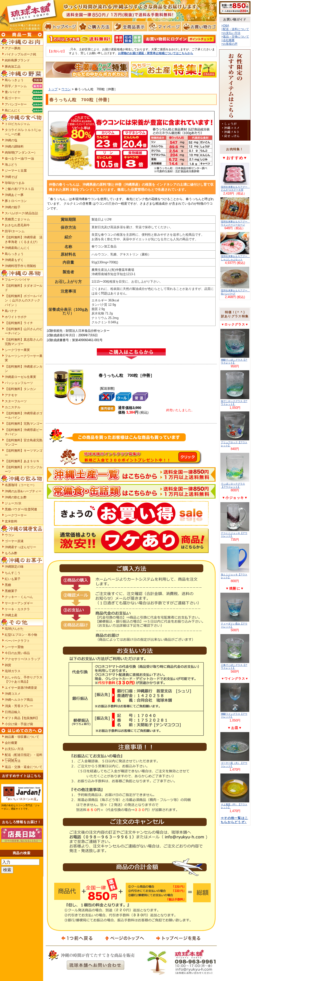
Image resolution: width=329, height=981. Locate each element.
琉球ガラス (12, 671)
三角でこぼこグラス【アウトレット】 (234, 666)
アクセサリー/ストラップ (22, 659)
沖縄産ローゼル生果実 (20, 377)
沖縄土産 (11, 615)
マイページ (164, 26)
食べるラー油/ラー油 (19, 158)
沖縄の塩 (11, 140)
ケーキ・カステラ (17, 609)
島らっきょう (14, 80)
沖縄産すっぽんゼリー (20, 547)
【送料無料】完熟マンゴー (23, 423)
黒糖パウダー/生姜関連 (21, 509)
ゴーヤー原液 (14, 541)
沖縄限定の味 (14, 566)
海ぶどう (11, 164)
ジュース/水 (13, 503)
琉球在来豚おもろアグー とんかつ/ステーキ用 (235, 188)
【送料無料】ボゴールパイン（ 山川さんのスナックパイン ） (23, 300)
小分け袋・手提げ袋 (19, 724)
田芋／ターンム (16, 86)
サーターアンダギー (19, 603)
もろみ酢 (11, 553)
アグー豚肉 (12, 48)
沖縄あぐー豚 (14, 195)
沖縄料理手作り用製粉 (20, 266)
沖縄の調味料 (14, 146)
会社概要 (11, 743)
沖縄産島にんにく (17, 248)
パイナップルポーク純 (20, 54)
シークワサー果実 (17, 350)
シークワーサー (16, 515)
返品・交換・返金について (23, 767)
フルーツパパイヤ (17, 279)
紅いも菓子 (12, 579)
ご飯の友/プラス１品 (19, 189)
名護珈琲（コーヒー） (20, 485)
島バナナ (11, 311)
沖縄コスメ (12, 693)
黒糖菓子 (11, 591)
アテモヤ (11, 395)
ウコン (66, 89)
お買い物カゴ (199, 26)
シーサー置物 (14, 647)
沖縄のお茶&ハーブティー (23, 491)
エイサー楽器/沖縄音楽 (21, 687)
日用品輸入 (12, 712)
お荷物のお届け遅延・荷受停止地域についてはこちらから (155, 53)
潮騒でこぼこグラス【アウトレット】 (234, 361)
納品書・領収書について (22, 737)
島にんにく (12, 110)
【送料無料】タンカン (20, 389)
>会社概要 (228, 40)
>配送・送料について (235, 29)
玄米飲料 (11, 521)
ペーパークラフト (17, 641)
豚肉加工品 (12, 66)
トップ (53, 89)
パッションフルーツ (19, 383)
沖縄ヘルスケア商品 (19, 700)
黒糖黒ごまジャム (17, 219)
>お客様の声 (229, 43)
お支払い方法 (14, 749)
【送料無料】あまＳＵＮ (22, 461)
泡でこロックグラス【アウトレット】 (234, 402)
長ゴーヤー (12, 98)
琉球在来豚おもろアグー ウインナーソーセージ (235, 223)
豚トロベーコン (16, 201)
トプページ (60, 26)
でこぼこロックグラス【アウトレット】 (233, 485)
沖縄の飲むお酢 (16, 497)
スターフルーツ (16, 401)
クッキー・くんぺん (19, 597)
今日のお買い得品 (17, 653)
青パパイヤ (12, 92)
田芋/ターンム (15, 231)
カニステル (12, 407)
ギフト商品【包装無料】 (22, 718)
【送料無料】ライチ (19, 323)
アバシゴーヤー (16, 104)
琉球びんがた (14, 628)
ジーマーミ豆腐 (16, 170)
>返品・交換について (235, 36)
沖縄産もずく (14, 260)
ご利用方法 (12, 761)
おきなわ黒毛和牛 (17, 225)
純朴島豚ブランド (17, 60)
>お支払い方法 (230, 32)
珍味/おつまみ (15, 183)
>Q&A (225, 25)
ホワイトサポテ (16, 317)
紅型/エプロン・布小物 (21, 635)
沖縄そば (11, 177)
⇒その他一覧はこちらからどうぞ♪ (234, 820)
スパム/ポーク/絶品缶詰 (21, 213)
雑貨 (8, 665)
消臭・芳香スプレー (19, 706)
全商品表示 (129, 26)
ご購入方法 (95, 26)
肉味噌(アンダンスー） (21, 152)
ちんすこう (12, 573)
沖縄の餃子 (12, 207)
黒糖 (8, 585)
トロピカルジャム (17, 124)
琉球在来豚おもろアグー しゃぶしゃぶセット (235, 257)
